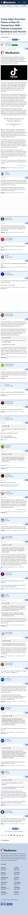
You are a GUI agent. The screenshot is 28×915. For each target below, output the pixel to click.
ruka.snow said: (5, 748)
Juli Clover (3, 872)
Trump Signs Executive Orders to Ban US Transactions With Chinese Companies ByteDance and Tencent (14, 162)
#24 (26, 776)
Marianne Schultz (17, 882)
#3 (26, 223)
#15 (26, 524)
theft (7, 106)
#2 (26, 177)
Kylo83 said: (4, 426)
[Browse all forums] (22, 6)
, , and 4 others (15, 625)
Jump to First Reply (11, 49)
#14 (26, 497)
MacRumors (4, 34)
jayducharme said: (6, 780)
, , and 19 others (12, 485)
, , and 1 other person (15, 395)
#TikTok (13, 120)
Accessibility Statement (13, 899)
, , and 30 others (16, 267)
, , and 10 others (15, 656)
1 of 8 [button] (10, 39)
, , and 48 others (15, 530)
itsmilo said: (4, 603)
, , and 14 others (15, 701)
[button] (2, 2)
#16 (26, 541)
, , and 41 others (14, 249)
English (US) (9, 904)
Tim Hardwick (16, 877)
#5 (26, 260)
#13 (26, 480)
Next (14, 39)
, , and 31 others (15, 378)
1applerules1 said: (6, 454)
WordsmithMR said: (6, 716)
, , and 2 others (14, 588)
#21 (26, 683)
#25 (26, 816)
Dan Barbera (3, 887)
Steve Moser (3, 891)
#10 (26, 406)
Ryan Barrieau (17, 887)
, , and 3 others (15, 167)
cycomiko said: (5, 337)
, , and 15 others (15, 357)
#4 (26, 243)
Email (2, 869)
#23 (26, 744)
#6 (26, 278)
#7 (26, 319)
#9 (26, 389)
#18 (26, 600)
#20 (26, 668)
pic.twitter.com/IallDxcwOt (14, 121)
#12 (26, 450)
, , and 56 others (14, 232)
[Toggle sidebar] (26, 6)
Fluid (1, 902)
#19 (26, 637)
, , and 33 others (15, 512)
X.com (5, 869)
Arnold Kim (3, 867)
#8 (26, 369)
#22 (26, 712)
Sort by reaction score (21, 34)
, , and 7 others (15, 468)
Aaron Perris (16, 891)
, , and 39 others (14, 411)
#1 (26, 48)
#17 (26, 578)
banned (16, 103)
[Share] (24, 49)
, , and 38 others (15, 192)
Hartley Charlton (4, 882)
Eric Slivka (16, 867)
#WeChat (19, 120)
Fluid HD (4, 902)
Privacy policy (4, 899)
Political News (10, 152)
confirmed (13, 108)
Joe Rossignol (17, 872)
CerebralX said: (5, 640)
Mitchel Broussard (4, 877)
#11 (26, 422)
